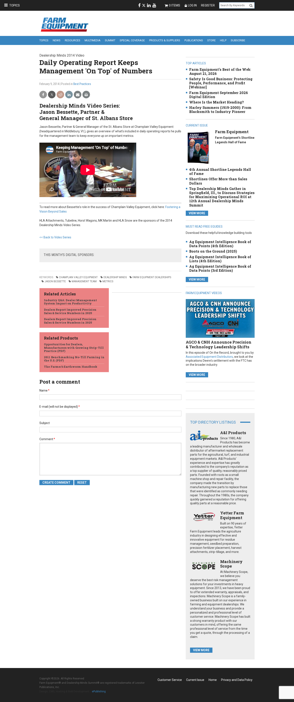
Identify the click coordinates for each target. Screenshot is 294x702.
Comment (47, 439)
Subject (44, 423)
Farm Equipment (232, 131)
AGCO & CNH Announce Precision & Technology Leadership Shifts (218, 344)
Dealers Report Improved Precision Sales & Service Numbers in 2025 (70, 311)
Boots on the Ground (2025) (213, 251)
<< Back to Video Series (55, 237)
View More (197, 213)
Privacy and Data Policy (236, 680)
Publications (193, 40)
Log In (192, 5)
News (56, 40)
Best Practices (82, 84)
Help (223, 40)
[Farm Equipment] (198, 147)
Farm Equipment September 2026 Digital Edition (218, 94)
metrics (107, 281)
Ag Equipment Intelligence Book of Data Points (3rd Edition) (220, 268)
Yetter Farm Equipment (232, 515)
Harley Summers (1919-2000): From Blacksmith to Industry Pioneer (220, 109)
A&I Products (233, 432)
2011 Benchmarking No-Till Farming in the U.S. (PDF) (74, 359)
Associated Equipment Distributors (209, 356)
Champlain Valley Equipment (78, 277)
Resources (72, 40)
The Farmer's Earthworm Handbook (70, 367)
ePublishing (99, 691)
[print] (86, 95)
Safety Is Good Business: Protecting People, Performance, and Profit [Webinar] (220, 83)
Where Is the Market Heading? (216, 102)
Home (213, 680)
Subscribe (238, 40)
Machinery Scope (231, 564)
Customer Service (170, 680)
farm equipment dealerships (152, 277)
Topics (14, 5)
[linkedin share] (69, 95)
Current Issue (195, 680)
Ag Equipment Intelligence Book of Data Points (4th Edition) (220, 243)
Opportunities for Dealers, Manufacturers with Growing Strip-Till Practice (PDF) (74, 347)
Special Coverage (132, 40)
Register (208, 5)
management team (84, 281)
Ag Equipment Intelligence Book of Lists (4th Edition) (220, 259)
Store (211, 40)
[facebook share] (43, 95)
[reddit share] (60, 95)
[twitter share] (52, 95)
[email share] (77, 95)
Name (44, 390)
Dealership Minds (115, 277)
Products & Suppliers (164, 40)
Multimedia (93, 40)
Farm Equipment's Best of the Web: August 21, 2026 (220, 71)
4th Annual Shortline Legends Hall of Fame (220, 171)
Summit (110, 40)
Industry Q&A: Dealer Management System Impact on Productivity (70, 301)
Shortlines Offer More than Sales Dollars (218, 181)
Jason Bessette (55, 281)
